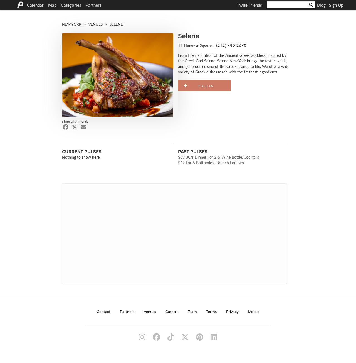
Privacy (232, 312)
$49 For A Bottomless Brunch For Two (211, 162)
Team (192, 312)
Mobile (253, 312)
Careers (171, 312)
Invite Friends (249, 5)
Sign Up (336, 5)
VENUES (95, 24)
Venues (150, 312)
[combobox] (291, 4)
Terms (211, 312)
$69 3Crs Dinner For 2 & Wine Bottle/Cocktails (218, 157)
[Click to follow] (204, 85)
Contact (103, 312)
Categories (71, 5)
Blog (321, 5)
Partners (94, 5)
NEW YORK (71, 24)
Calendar (35, 5)
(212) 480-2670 (231, 45)
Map (52, 5)
